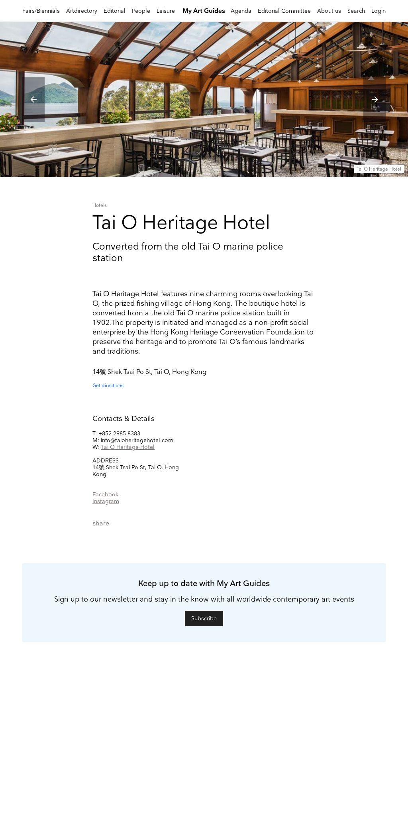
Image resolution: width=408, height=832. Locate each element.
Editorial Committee (284, 11)
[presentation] (33, 99)
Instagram (105, 501)
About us (329, 11)
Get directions (108, 386)
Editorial (115, 11)
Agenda (241, 11)
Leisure (166, 11)
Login (378, 11)
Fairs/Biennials (41, 11)
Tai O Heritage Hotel (128, 447)
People (141, 11)
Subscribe (204, 618)
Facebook (105, 494)
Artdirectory (81, 11)
